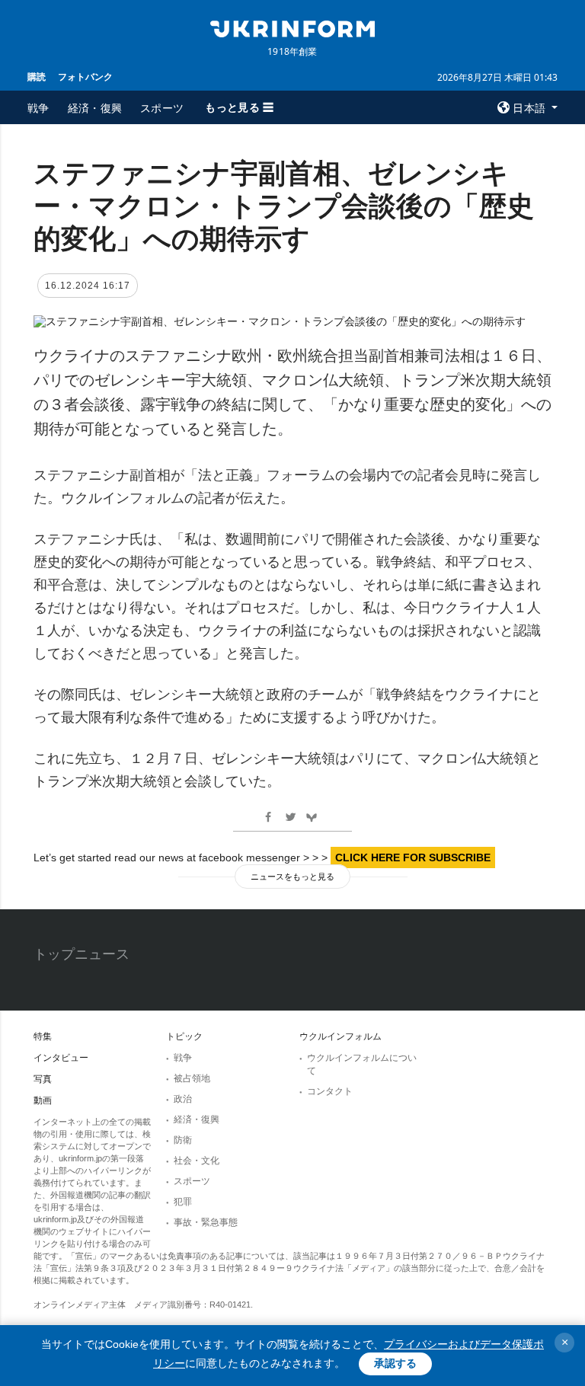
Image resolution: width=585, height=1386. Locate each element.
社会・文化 (196, 1160)
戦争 (38, 108)
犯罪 (183, 1201)
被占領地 (192, 1078)
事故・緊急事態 (206, 1222)
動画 (43, 1100)
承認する (395, 1363)
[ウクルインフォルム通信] (292, 27)
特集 (43, 1036)
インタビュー (61, 1057)
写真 (43, 1079)
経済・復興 (95, 108)
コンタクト (330, 1091)
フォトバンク (85, 76)
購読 (36, 76)
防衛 (183, 1140)
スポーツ (162, 108)
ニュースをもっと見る (292, 876)
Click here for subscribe (413, 857)
